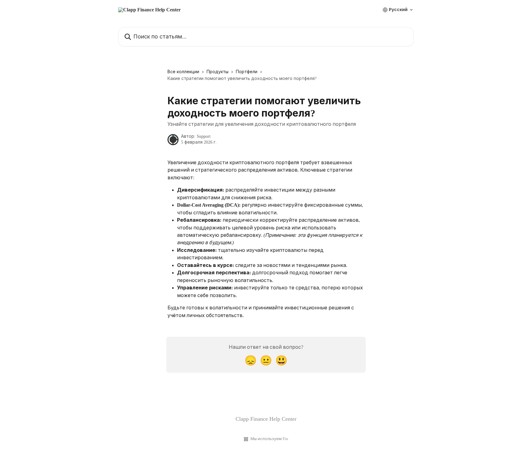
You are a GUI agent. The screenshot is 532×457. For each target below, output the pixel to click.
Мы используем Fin (269, 438)
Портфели (246, 72)
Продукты (217, 72)
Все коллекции (183, 72)
